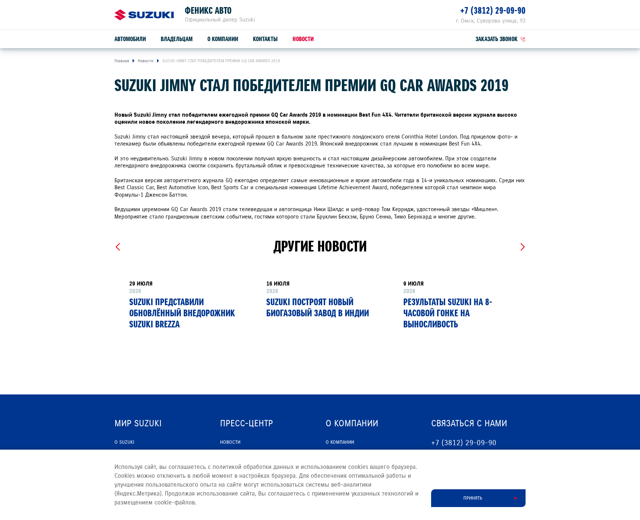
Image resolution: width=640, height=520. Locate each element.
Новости (303, 39)
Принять (472, 498)
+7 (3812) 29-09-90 (493, 10)
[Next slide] (522, 247)
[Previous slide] (118, 247)
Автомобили (130, 39)
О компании (222, 39)
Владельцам (177, 39)
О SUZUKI (124, 442)
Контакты (265, 39)
